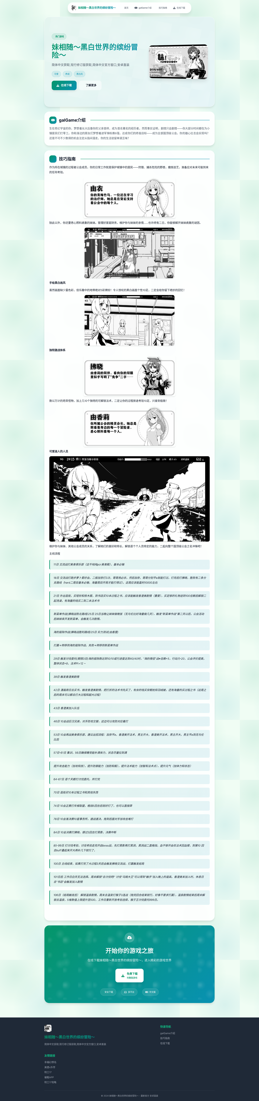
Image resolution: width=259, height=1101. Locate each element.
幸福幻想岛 (50, 1062)
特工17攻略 (50, 1082)
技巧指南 (165, 1038)
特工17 (48, 1072)
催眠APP (49, 1077)
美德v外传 (49, 1067)
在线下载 (165, 1043)
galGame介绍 (167, 1033)
